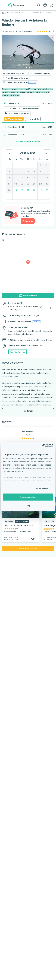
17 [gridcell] (9, 184)
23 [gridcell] (47, 184)
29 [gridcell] (40, 190)
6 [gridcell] (28, 171)
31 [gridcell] (9, 196)
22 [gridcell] (40, 184)
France (23, 13)
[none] (28, 141)
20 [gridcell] (28, 184)
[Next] (47, 152)
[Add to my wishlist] (52, 37)
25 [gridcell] (15, 190)
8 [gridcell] (40, 171)
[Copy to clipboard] (51, 308)
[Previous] (9, 152)
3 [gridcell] (9, 171)
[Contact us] (45, 5)
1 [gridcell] (40, 165)
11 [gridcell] (15, 177)
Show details (42, 489)
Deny (28, 505)
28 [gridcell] (34, 190)
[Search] (38, 5)
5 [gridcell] (21, 171)
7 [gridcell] (34, 171)
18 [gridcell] (15, 184)
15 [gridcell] (40, 177)
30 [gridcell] (47, 190)
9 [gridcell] (46, 171)
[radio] (28, 111)
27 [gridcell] (28, 190)
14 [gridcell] (34, 177)
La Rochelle (34, 13)
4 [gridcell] (15, 171)
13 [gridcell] (28, 177)
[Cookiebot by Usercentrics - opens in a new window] (41, 445)
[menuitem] (51, 5)
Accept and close (28, 497)
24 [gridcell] (9, 190)
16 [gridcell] (47, 177)
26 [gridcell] (22, 190)
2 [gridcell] (46, 165)
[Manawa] (16, 5)
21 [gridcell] (34, 184)
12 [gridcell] (22, 177)
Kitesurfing (46, 13)
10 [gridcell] (9, 177)
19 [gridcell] (22, 184)
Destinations (12, 13)
